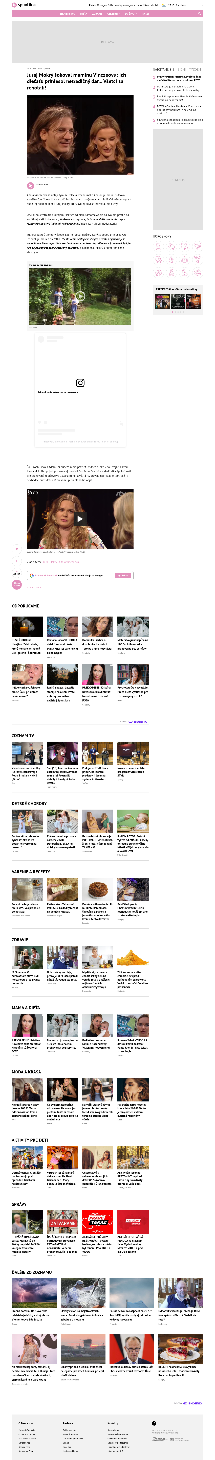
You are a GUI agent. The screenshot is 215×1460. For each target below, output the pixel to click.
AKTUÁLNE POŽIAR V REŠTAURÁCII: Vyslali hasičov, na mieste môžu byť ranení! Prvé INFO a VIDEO (97, 1244)
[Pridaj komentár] (17, 549)
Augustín (131, 5)
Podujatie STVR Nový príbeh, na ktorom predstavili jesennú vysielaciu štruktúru (95, 773)
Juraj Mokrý (50, 562)
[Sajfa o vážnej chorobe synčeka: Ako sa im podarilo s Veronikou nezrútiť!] (27, 821)
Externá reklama (70, 1434)
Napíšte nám (24, 1447)
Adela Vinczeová (69, 562)
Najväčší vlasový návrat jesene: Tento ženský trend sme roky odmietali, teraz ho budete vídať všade (97, 1112)
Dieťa (83, 13)
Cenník (66, 1442)
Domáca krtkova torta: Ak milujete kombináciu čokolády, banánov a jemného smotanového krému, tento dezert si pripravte (97, 911)
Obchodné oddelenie (117, 1438)
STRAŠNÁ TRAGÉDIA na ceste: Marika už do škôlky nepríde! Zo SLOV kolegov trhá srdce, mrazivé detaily (26, 1244)
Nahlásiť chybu (34, 587)
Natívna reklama (70, 1451)
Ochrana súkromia (26, 1434)
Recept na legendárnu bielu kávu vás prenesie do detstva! (26, 907)
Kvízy (145, 13)
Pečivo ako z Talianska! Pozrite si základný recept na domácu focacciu (62, 907)
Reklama (68, 1423)
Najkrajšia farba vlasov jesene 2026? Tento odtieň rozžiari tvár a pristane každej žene (25, 1110)
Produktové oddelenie (118, 1434)
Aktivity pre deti (124, 1187)
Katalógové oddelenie (118, 1442)
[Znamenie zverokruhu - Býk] (171, 246)
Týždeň (195, 69)
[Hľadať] (199, 13)
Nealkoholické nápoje (21, 915)
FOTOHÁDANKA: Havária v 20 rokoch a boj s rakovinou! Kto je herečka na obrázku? (179, 110)
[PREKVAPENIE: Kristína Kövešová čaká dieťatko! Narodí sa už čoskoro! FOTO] (27, 1025)
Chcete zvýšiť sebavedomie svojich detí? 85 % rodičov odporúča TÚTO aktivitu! (97, 1178)
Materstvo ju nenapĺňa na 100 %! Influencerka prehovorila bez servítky (62, 1043)
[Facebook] (154, 1423)
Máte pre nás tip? (115, 1451)
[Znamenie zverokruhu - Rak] (197, 246)
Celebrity (113, 13)
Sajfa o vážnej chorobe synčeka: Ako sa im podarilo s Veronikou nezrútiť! (25, 841)
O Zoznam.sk (25, 1423)
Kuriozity (121, 991)
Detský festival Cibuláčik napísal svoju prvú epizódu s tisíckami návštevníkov (26, 1178)
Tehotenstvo (66, 13)
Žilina (119, 1255)
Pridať (125, 575)
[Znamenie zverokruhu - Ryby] (197, 272)
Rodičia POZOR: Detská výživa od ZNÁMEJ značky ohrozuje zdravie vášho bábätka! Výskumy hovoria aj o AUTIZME (132, 843)
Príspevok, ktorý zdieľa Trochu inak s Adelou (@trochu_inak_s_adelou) (80, 441)
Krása (14, 1119)
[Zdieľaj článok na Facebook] (17, 561)
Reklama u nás (69, 1430)
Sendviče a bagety (54, 915)
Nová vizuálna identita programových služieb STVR (130, 771)
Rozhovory (51, 983)
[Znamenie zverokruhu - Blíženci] (184, 246)
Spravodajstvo (114, 1430)
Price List (67, 1447)
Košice (85, 1255)
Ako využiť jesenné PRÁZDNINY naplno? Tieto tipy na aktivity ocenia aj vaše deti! (129, 1178)
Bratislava (51, 1255)
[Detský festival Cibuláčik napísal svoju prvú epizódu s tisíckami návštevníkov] (27, 1157)
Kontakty (113, 1423)
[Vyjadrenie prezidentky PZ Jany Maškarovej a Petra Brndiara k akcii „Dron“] (27, 753)
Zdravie (97, 13)
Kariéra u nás (24, 1442)
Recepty (85, 923)
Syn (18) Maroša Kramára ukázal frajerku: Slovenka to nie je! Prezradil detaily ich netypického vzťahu (62, 775)
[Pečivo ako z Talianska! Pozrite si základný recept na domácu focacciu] (62, 889)
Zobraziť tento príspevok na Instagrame (58, 391)
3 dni (182, 69)
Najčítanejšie (163, 69)
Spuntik (47, 68)
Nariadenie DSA (25, 1451)
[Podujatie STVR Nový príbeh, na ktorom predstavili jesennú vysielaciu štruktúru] (98, 753)
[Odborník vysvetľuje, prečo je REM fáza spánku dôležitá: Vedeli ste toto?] (62, 957)
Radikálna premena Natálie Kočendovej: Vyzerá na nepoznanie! (96, 1043)
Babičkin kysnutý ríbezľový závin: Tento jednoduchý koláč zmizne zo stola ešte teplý (132, 909)
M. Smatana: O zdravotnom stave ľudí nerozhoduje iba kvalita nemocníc (26, 977)
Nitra (14, 1255)
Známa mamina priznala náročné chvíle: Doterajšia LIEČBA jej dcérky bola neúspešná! (61, 841)
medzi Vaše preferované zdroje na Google (69, 575)
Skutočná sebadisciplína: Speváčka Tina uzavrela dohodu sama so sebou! (180, 121)
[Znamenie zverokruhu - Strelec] (158, 272)
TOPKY (120, 1055)
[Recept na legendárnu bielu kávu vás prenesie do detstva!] (27, 889)
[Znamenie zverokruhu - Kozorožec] (171, 272)
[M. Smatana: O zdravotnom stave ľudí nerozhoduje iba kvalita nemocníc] (27, 957)
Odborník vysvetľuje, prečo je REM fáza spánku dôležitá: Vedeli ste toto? (62, 975)
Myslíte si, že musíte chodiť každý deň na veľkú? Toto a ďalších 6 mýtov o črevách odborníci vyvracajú (96, 979)
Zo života (131, 13)
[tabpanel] (178, 100)
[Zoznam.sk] (161, 1440)
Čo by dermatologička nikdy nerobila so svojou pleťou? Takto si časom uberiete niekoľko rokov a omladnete (62, 1112)
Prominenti (52, 787)
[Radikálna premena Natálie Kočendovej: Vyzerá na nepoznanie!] (98, 1025)
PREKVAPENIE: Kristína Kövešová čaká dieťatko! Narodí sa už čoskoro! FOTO (26, 1045)
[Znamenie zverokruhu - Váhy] (184, 259)
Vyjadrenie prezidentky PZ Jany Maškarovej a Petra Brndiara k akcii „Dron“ (26, 773)
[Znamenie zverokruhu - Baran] (158, 246)
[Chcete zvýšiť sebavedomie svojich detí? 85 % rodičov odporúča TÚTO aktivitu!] (98, 1157)
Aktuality (15, 987)
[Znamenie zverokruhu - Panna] (171, 259)
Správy (14, 783)
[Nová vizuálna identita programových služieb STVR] (133, 753)
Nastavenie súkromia (27, 1438)
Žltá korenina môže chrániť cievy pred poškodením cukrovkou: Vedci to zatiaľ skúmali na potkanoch (132, 979)
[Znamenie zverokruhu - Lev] (158, 259)
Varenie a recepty (31, 871)
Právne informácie (26, 1430)
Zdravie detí (87, 851)
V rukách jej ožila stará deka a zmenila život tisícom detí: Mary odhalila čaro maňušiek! (61, 1178)
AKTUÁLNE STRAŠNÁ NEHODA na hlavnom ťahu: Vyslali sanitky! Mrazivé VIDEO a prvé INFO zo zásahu (130, 1244)
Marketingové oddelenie (119, 1447)
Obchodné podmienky (73, 1438)
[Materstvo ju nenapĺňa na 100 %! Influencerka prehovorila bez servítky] (62, 1025)
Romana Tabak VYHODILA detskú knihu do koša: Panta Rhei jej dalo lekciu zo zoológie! (132, 1045)
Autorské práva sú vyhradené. (165, 1432)
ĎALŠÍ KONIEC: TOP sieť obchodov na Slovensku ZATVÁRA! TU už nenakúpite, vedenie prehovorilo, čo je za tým (62, 1244)
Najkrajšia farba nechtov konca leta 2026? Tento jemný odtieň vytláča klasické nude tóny (131, 1110)
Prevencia (86, 991)
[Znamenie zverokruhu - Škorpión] (197, 259)
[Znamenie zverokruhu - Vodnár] (184, 272)
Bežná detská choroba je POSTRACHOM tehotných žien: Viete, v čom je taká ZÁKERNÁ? (97, 841)
